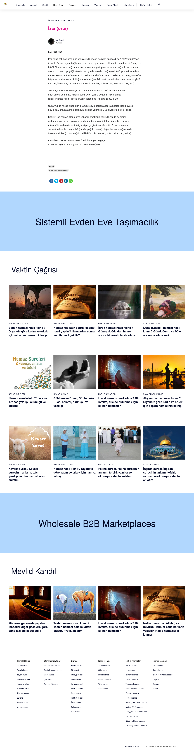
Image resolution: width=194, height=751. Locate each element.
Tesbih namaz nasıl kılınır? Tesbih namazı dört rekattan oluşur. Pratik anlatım (72, 627)
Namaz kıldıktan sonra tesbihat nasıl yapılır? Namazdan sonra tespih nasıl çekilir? (74, 331)
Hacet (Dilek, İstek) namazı (137, 702)
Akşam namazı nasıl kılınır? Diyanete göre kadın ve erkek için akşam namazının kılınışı (163, 402)
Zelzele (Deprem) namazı (136, 725)
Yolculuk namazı (132, 716)
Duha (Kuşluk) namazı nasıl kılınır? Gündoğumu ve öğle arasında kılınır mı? (162, 331)
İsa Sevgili (60, 40)
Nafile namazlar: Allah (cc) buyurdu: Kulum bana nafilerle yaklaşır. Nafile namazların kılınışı (163, 628)
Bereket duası (22, 702)
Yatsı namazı (103, 684)
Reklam (156, 684)
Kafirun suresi (77, 688)
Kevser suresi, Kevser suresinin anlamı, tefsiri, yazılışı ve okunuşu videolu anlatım (27, 474)
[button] (20, 4)
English (156, 679)
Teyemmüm (22, 674)
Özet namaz (49, 674)
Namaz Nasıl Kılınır (18, 323)
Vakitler (97, 4)
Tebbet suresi (76, 697)
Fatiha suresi (76, 665)
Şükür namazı (131, 665)
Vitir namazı (103, 688)
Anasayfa (20, 4)
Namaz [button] (72, 4)
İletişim (155, 688)
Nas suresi (75, 711)
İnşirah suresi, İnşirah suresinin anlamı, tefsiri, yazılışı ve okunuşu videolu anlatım (161, 474)
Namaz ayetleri (23, 684)
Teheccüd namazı (133, 684)
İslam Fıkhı (129, 4)
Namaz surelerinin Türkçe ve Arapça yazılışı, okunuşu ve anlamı (28, 402)
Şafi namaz (48, 679)
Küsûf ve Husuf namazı (135, 721)
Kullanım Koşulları (132, 746)
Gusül (45, 4)
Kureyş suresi (76, 674)
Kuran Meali (112, 4)
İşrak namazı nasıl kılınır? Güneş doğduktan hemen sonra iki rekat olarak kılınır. (117, 331)
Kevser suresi (76, 684)
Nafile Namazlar (107, 323)
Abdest (33, 4)
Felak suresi (76, 707)
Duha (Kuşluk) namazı (135, 688)
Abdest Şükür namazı (134, 707)
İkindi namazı (103, 674)
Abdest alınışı (22, 665)
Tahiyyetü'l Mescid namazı (136, 711)
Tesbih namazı (132, 679)
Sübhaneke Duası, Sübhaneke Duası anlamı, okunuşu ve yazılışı (73, 402)
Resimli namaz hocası (53, 670)
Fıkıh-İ (51, 166)
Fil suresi (75, 670)
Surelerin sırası (23, 688)
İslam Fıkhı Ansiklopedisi (61, 21)
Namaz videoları (51, 684)
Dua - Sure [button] (58, 4)
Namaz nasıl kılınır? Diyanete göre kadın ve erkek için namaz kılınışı (74, 472)
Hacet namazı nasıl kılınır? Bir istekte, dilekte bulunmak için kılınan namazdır (118, 402)
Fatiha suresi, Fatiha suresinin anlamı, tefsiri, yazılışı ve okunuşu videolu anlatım (118, 472)
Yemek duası (22, 707)
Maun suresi (76, 679)
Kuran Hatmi (146, 4)
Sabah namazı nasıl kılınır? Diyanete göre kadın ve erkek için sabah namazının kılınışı (28, 331)
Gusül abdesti (22, 670)
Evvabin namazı (132, 693)
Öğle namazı (103, 670)
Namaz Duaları (60, 394)
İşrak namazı (131, 670)
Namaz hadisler (23, 679)
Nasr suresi (76, 693)
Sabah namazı (104, 665)
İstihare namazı (132, 674)
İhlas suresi (76, 702)
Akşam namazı (104, 679)
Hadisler (85, 4)
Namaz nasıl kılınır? (52, 665)
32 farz (20, 697)
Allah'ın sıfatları (23, 693)
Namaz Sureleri (17, 394)
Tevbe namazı (131, 697)
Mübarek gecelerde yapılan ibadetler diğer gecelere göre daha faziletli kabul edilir (28, 627)
